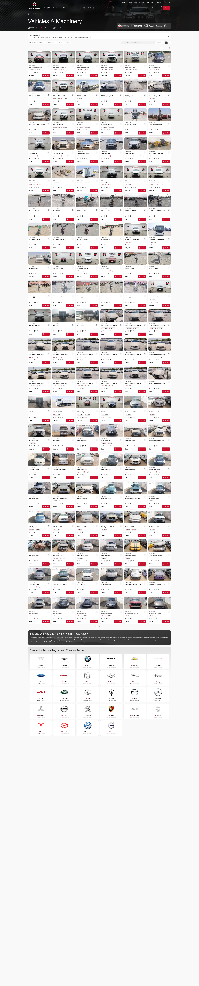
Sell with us (141, 2)
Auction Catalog (59, 28)
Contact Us (159, 2)
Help (148, 2)
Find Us (153, 2)
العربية (168, 2)
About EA (124, 2)
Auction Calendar (133, 2)
